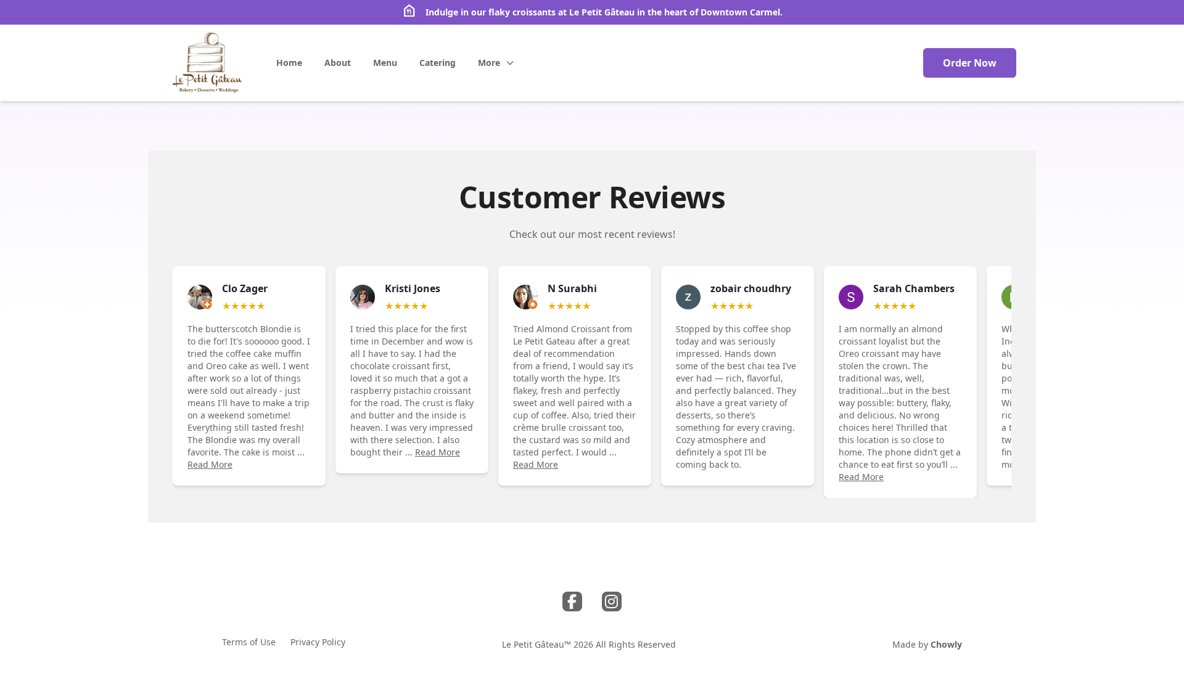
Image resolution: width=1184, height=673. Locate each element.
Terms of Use (249, 642)
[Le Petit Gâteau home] (208, 63)
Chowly (946, 644)
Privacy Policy (317, 642)
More (489, 62)
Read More (209, 464)
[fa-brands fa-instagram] (612, 601)
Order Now (970, 63)
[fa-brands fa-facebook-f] (572, 601)
